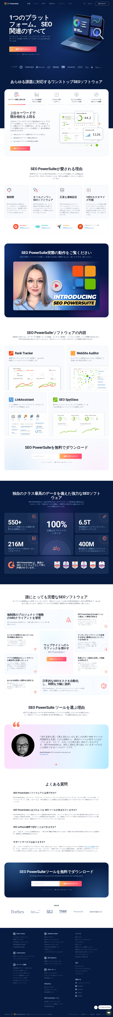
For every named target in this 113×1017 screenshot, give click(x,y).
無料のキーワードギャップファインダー (86, 949)
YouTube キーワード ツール (21, 980)
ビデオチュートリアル (50, 989)
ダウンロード (102, 3)
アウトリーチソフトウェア (20, 958)
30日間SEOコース (49, 992)
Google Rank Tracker (19, 947)
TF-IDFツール (48, 949)
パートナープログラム (81, 971)
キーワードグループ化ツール (21, 973)
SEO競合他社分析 (49, 1006)
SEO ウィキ (78, 944)
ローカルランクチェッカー (20, 937)
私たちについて (79, 966)
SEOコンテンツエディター (51, 939)
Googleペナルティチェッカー (52, 1001)
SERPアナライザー (18, 939)
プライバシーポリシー (74, 1014)
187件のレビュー (89, 227)
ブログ (70, 3)
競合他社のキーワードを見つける (22, 968)
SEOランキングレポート (51, 973)
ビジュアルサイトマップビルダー (53, 952)
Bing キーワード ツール (19, 983)
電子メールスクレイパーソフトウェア (23, 956)
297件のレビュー (67, 227)
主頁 (28, 3)
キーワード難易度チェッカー (21, 975)
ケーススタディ (79, 942)
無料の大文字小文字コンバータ (84, 952)
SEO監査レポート (49, 978)
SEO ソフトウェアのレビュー (83, 939)
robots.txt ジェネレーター (51, 944)
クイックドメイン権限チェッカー (53, 1004)
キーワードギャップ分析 (20, 978)
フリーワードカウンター (82, 954)
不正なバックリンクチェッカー (53, 963)
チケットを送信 (90, 846)
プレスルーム (79, 973)
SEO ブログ (78, 937)
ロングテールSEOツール (20, 970)
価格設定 (52, 3)
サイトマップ (105, 1014)
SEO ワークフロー (49, 987)
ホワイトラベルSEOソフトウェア (53, 975)
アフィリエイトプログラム (82, 968)
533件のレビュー (24, 227)
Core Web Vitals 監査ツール (51, 947)
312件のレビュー (46, 227)
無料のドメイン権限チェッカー (84, 947)
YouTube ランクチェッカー (20, 942)
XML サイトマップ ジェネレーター (53, 942)
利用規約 (98, 1014)
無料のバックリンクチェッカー (53, 961)
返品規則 (92, 1014)
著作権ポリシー (84, 1014)
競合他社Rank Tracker (19, 944)
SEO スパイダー (48, 937)
